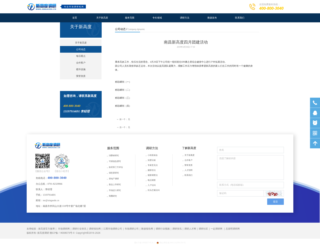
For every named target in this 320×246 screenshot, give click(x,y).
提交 (275, 201)
